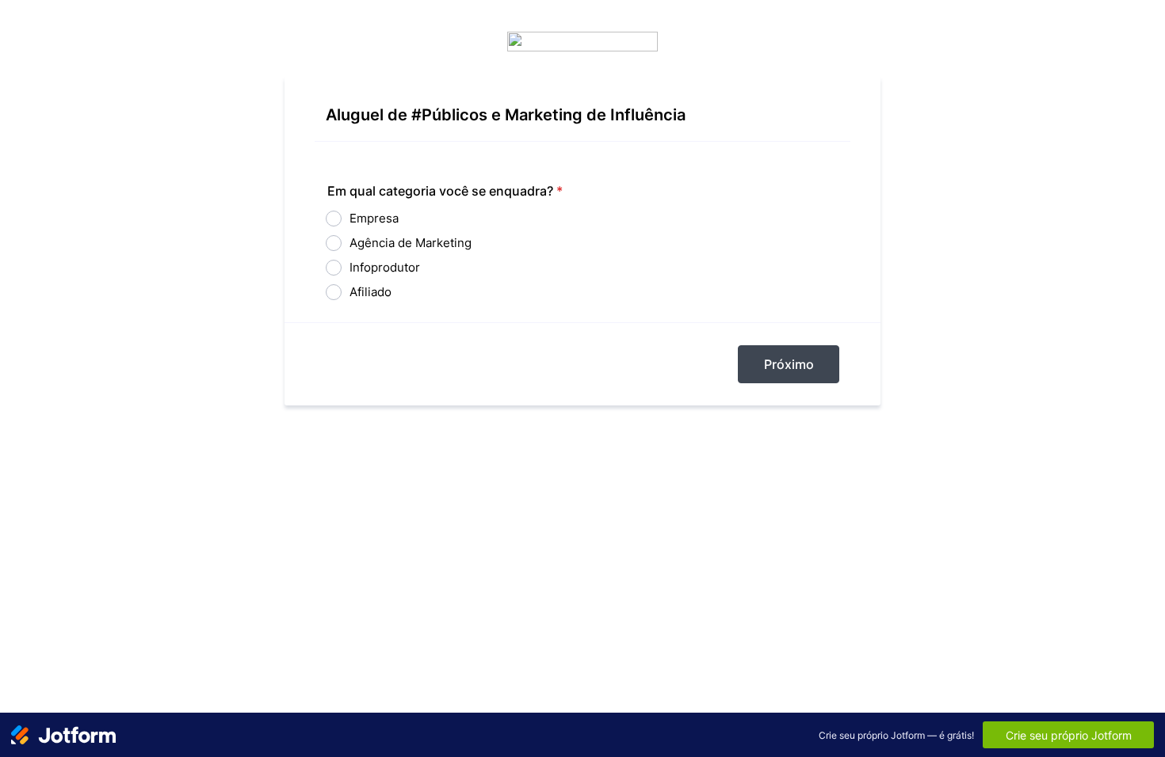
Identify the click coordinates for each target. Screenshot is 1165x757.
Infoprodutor (385, 267)
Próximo (789, 364)
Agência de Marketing (411, 242)
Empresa (374, 218)
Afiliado (371, 291)
